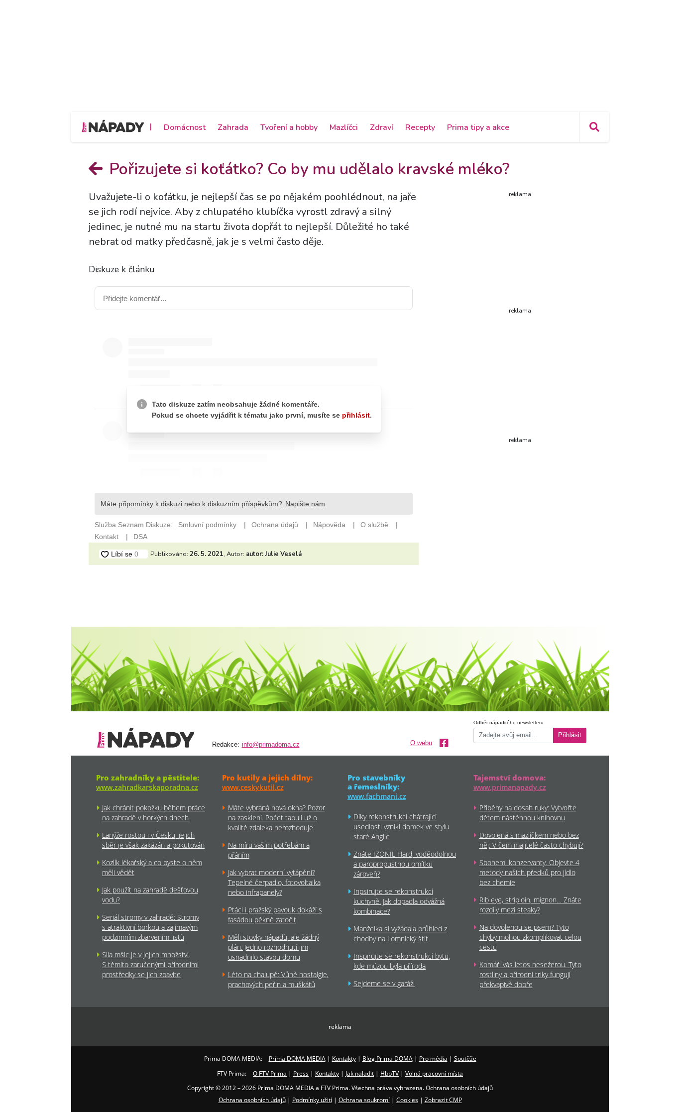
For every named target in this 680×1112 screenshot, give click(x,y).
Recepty (420, 127)
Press (301, 1073)
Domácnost (185, 127)
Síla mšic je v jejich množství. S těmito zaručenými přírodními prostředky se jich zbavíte (150, 964)
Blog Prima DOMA (387, 1058)
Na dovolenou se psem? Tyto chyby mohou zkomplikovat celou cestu (530, 937)
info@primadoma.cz (271, 744)
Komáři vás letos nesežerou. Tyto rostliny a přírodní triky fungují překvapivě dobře (530, 974)
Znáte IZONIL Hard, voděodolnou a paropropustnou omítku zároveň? (404, 864)
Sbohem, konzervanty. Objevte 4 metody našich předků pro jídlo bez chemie (529, 872)
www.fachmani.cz (376, 796)
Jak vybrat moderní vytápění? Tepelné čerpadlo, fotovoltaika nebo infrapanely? (274, 882)
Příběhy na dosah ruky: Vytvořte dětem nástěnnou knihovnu (527, 812)
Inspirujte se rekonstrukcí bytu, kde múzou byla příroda (401, 961)
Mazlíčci (344, 127)
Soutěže (465, 1058)
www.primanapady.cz (509, 787)
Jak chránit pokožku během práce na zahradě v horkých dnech (153, 812)
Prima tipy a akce (478, 127)
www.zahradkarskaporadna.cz (147, 787)
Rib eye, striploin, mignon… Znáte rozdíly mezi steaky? (530, 904)
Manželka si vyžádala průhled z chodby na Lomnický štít (400, 933)
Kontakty (344, 1058)
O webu (421, 743)
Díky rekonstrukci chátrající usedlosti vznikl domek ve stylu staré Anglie (401, 826)
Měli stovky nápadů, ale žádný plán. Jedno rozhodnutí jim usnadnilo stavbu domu (273, 947)
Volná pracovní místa (434, 1073)
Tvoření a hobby (289, 127)
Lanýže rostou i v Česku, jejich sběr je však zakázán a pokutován (153, 840)
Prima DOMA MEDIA (297, 1058)
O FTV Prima (270, 1073)
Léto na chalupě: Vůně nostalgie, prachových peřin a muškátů (278, 979)
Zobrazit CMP (443, 1100)
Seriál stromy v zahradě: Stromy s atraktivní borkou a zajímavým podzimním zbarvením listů (150, 927)
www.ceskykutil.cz (253, 787)
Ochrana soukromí (364, 1100)
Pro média (433, 1058)
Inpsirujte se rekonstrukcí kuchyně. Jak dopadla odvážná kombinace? (399, 901)
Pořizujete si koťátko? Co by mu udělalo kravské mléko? (307, 169)
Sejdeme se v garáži (384, 983)
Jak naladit (359, 1073)
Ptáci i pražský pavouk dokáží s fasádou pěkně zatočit (275, 914)
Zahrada (233, 127)
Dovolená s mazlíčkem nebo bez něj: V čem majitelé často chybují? (531, 840)
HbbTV (389, 1073)
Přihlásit (569, 735)
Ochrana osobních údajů (252, 1100)
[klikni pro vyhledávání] (594, 127)
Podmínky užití (312, 1100)
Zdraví (381, 127)
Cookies (407, 1100)
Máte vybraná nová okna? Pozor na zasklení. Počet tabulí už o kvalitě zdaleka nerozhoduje (276, 817)
